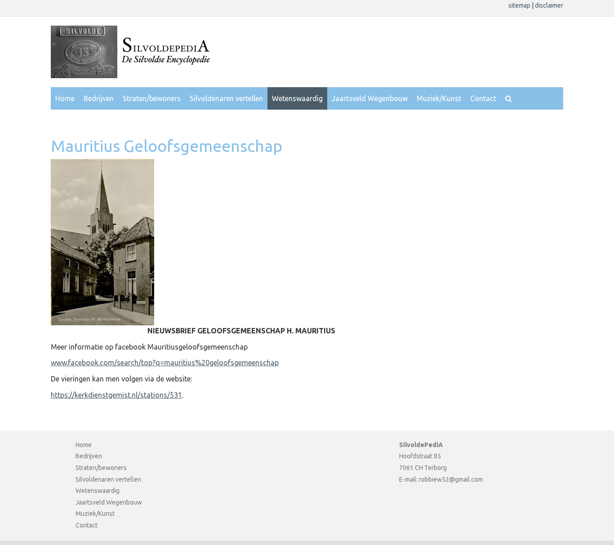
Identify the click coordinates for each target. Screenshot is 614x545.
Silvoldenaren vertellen (226, 98)
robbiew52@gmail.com (451, 479)
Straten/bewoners (152, 98)
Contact (483, 98)
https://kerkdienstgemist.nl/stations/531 (116, 395)
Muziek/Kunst (439, 98)
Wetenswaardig (297, 98)
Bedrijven (99, 98)
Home (65, 98)
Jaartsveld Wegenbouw (370, 98)
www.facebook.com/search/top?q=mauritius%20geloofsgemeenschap (165, 363)
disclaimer (549, 5)
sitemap (520, 5)
